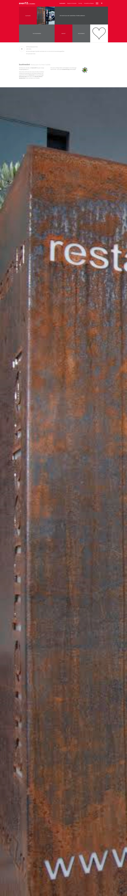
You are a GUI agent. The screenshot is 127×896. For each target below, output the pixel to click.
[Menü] (96, 3)
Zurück (3, 535)
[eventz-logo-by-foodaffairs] (27, 3)
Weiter (123, 535)
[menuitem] (62, 3)
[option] (63, 24)
